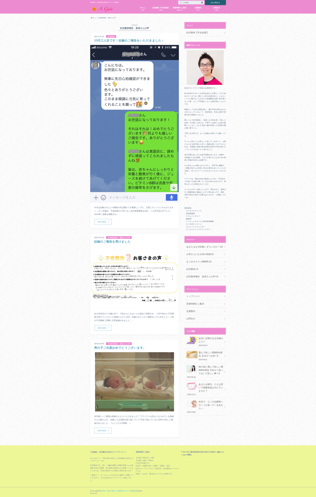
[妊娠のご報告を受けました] (134, 307)
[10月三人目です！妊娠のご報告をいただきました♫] (134, 201)
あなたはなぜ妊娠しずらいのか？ (204, 246)
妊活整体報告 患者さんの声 (202, 276)
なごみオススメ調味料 (199, 261)
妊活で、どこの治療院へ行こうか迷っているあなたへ (205, 406)
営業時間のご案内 (180, 9)
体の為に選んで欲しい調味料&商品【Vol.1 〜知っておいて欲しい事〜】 (205, 371)
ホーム (142, 9)
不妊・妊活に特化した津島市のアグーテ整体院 (119, 491)
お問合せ (216, 2)
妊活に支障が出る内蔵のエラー (211, 341)
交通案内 (198, 9)
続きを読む (102, 222)
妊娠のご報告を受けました (112, 241)
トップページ (193, 296)
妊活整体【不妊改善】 (161, 9)
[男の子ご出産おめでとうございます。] (134, 410)
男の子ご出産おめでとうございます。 (120, 347)
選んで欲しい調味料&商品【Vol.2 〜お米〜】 (210, 356)
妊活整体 (192, 269)
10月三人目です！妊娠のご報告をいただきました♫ (129, 40)
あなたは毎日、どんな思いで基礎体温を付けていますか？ (205, 389)
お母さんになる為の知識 (200, 254)
